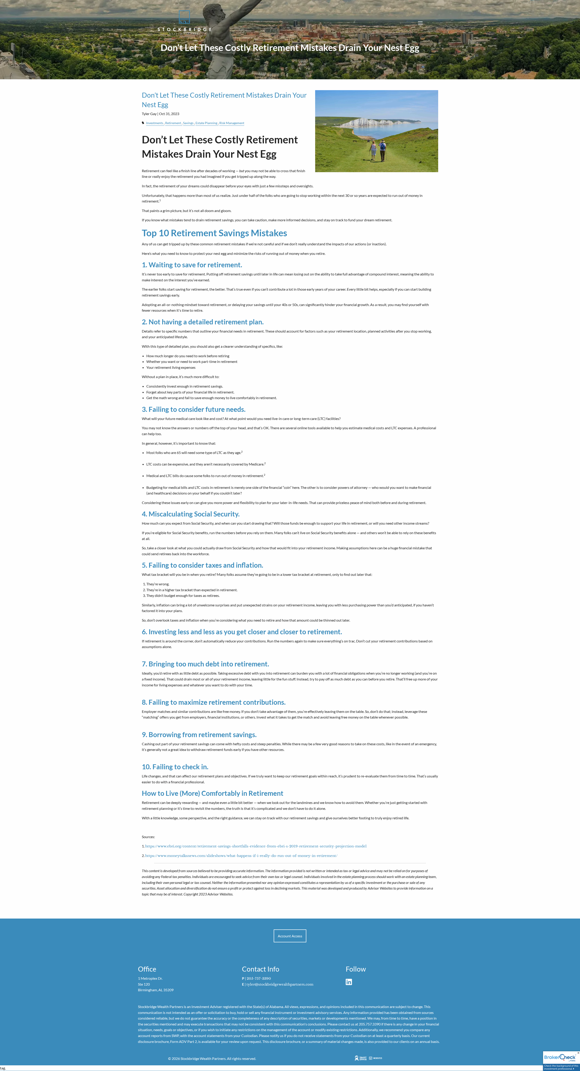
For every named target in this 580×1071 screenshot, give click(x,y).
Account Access (290, 936)
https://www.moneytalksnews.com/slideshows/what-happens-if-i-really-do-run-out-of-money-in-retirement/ (241, 856)
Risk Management (231, 123)
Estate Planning (206, 123)
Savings (188, 123)
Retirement (173, 123)
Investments (154, 123)
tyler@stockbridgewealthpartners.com (279, 984)
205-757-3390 (259, 978)
